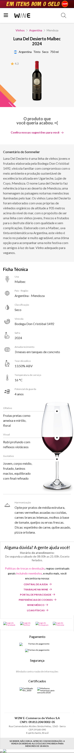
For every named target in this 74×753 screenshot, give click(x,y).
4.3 (17, 63)
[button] (63, 15)
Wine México (35, 604)
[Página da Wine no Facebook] (9, 624)
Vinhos (20, 30)
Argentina (35, 30)
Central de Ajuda (36, 584)
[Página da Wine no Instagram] (42, 624)
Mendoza (52, 30)
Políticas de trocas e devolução (25, 568)
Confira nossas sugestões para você (35, 132)
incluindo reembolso (29, 573)
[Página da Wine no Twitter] (25, 624)
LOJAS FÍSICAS (36, 610)
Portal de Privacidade (35, 594)
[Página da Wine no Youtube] (59, 624)
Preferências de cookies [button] (36, 599)
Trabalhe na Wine (35, 589)
